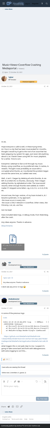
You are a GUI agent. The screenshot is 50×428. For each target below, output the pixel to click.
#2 (48, 272)
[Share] (44, 86)
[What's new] (42, 3)
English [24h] (6, 417)
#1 (48, 86)
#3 (48, 308)
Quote (46, 254)
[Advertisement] (25, 37)
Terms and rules (17, 419)
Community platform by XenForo (20, 426)
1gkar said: (7, 278)
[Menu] (3, 3)
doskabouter (14, 299)
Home (31, 419)
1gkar (6, 72)
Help (25, 419)
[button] (4, 381)
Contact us (6, 419)
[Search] (46, 3)
